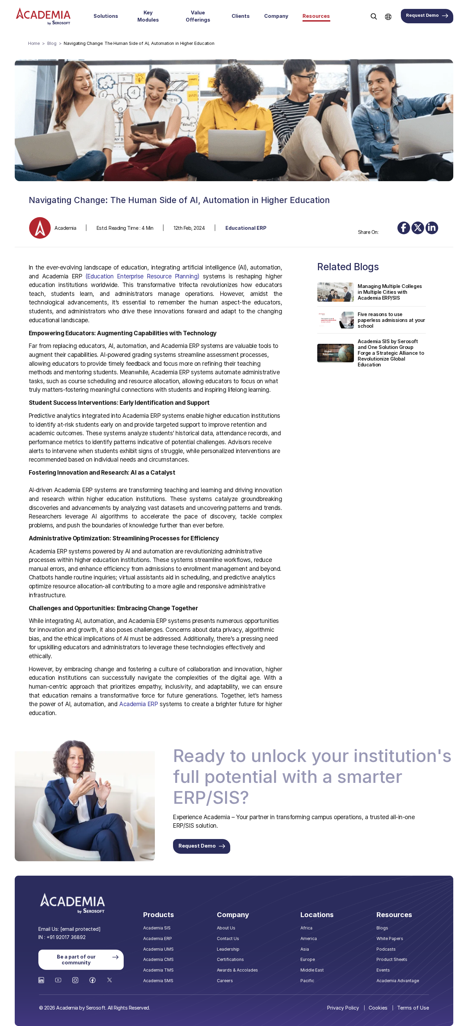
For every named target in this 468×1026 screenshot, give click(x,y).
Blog (51, 43)
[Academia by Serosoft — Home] (43, 16)
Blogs (382, 927)
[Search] (373, 16)
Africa (306, 927)
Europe (307, 959)
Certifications (230, 959)
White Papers (390, 938)
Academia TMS (158, 970)
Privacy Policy (343, 1008)
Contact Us (228, 938)
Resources (316, 16)
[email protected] (80, 929)
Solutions (106, 16)
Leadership (228, 949)
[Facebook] (403, 228)
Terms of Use (413, 1008)
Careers (225, 980)
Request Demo (422, 15)
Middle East (312, 970)
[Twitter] (417, 228)
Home (34, 43)
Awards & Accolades (237, 970)
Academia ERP (157, 938)
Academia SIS (157, 927)
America (308, 938)
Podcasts (386, 949)
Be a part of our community (76, 959)
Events (383, 970)
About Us (226, 927)
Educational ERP (246, 228)
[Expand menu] (122, 16)
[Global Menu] (388, 16)
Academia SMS (158, 980)
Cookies (378, 1008)
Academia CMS (158, 959)
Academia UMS (158, 949)
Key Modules (148, 16)
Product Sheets (392, 959)
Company (276, 16)
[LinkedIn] (432, 228)
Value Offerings (198, 16)
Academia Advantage (398, 980)
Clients (241, 16)
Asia (304, 949)
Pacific (307, 980)
